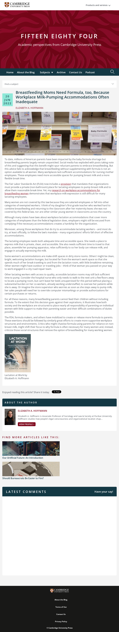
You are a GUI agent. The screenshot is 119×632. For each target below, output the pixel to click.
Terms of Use (61, 607)
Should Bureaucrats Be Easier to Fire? (23, 478)
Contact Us (75, 72)
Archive (61, 72)
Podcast (90, 72)
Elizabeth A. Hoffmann (32, 410)
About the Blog (26, 72)
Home (9, 72)
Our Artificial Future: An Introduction (22, 457)
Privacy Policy (61, 621)
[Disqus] (59, 535)
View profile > (26, 424)
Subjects (45, 72)
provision (66, 184)
